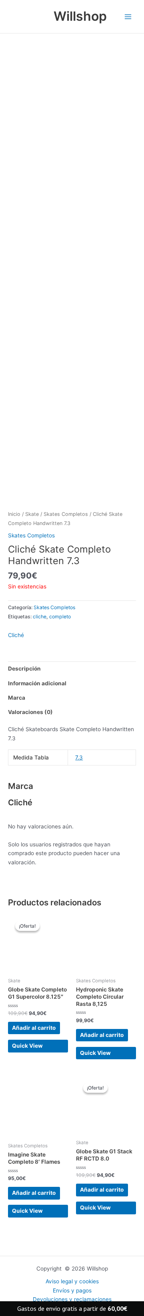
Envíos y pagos (72, 1290)
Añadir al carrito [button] (34, 1028)
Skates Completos (66, 514)
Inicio (14, 514)
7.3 (79, 757)
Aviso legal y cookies (72, 1281)
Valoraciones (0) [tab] (30, 712)
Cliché (16, 635)
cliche (39, 617)
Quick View (27, 1046)
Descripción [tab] (24, 668)
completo (60, 617)
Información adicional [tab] (37, 683)
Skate (32, 514)
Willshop (80, 16)
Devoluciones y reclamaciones (72, 1299)
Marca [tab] (16, 697)
